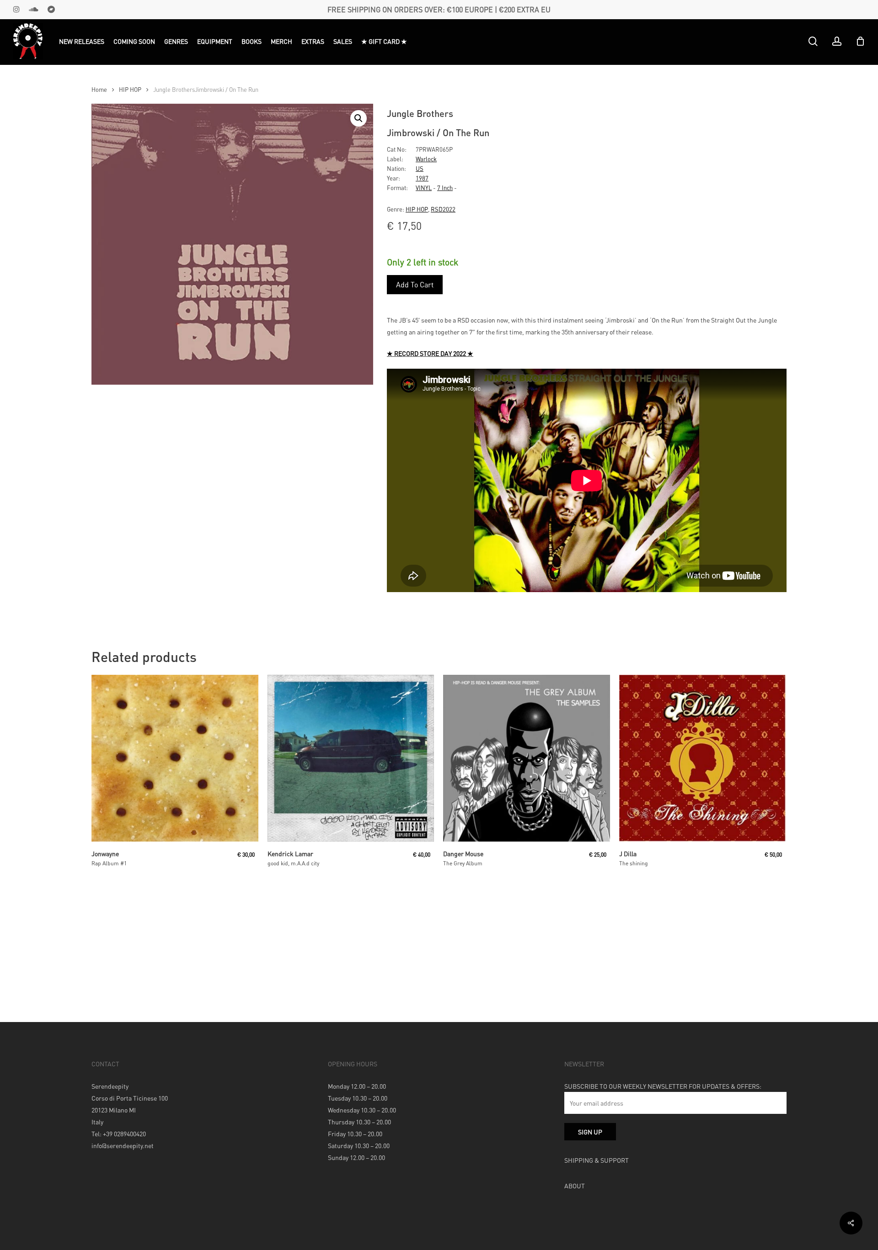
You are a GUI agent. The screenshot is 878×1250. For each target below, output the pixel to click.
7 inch (445, 187)
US (419, 168)
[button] (358, 118)
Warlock (426, 159)
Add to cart (415, 284)
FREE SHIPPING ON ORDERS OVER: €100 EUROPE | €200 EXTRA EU (439, 9)
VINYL (424, 187)
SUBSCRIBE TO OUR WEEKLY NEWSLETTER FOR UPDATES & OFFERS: (662, 1086)
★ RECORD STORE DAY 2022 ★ (430, 353)
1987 (422, 178)
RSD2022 (443, 209)
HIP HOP (130, 89)
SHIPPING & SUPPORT (596, 1160)
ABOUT (574, 1185)
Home (99, 89)
